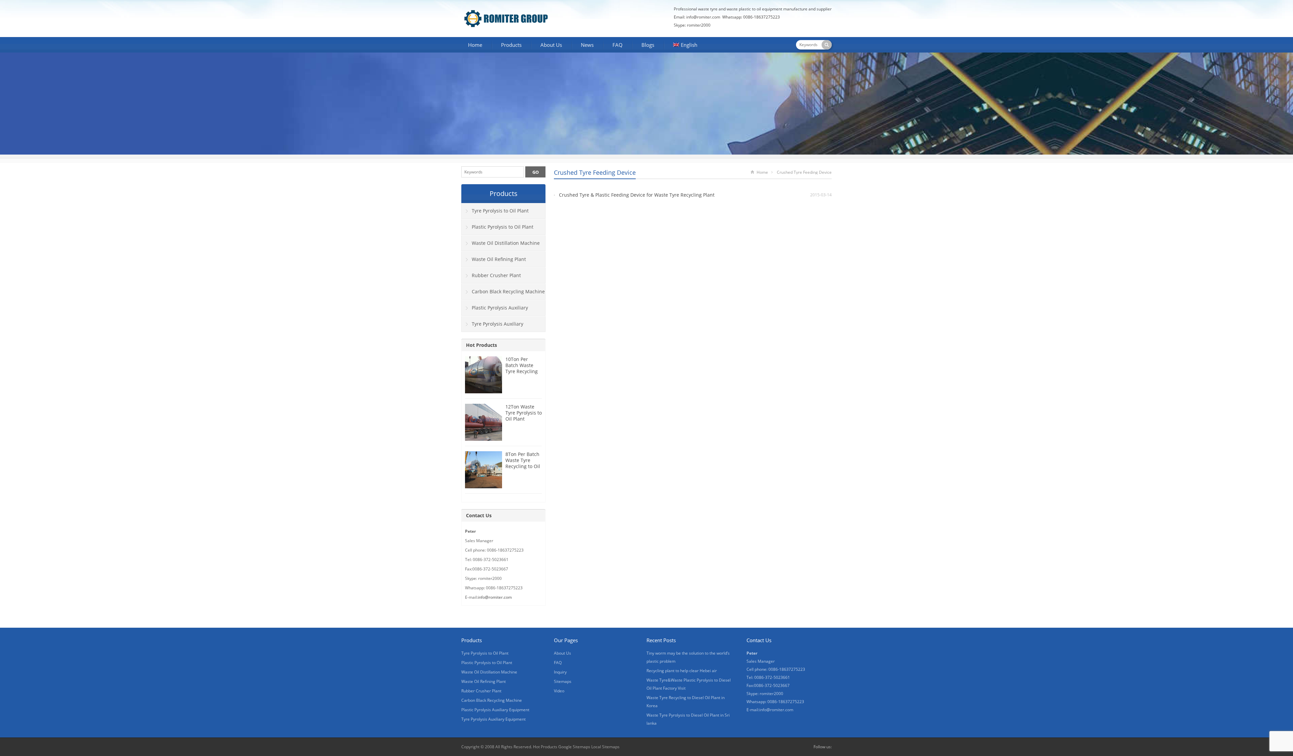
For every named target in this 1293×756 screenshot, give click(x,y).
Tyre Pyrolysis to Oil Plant (500, 210)
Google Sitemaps (574, 747)
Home (475, 44)
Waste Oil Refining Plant (499, 259)
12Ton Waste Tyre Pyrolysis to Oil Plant (523, 412)
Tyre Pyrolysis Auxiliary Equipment (492, 326)
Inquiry (560, 672)
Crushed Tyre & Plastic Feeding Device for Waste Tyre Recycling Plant (637, 195)
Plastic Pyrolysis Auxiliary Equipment (495, 310)
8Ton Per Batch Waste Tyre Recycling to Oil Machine (522, 463)
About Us (551, 44)
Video (559, 691)
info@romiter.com (703, 17)
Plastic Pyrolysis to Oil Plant (502, 227)
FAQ (617, 44)
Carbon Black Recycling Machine (508, 291)
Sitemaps (562, 681)
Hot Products (481, 345)
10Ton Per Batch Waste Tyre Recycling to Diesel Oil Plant (521, 371)
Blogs (647, 44)
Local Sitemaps (605, 747)
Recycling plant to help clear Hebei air (681, 670)
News (587, 44)
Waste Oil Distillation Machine (506, 243)
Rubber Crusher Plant (496, 275)
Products (511, 44)
